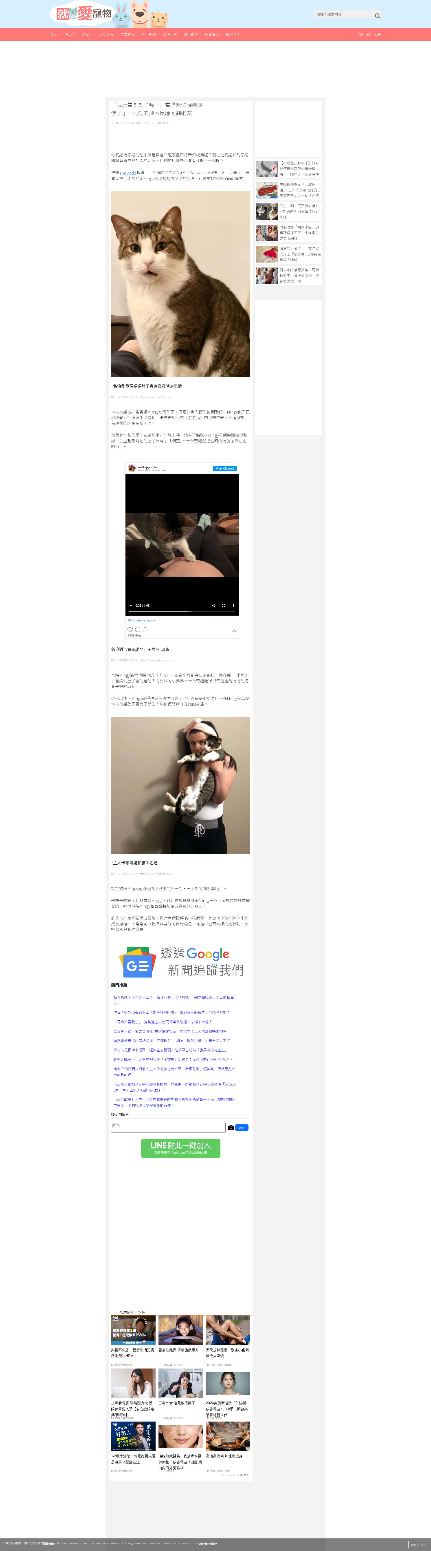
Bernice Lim (148, 123)
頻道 (360, 34)
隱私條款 (48, 1543)
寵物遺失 (233, 34)
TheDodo (127, 173)
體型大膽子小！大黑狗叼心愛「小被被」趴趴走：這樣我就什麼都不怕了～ (172, 1059)
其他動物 (191, 34)
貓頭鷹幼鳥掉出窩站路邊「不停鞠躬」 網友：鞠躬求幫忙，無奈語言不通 (171, 1040)
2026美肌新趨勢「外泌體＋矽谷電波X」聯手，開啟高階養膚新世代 (228, 1409)
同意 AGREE (418, 1545)
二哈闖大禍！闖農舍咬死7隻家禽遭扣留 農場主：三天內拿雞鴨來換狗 (169, 1031)
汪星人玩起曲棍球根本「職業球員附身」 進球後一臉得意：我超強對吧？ (171, 1012)
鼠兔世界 (106, 34)
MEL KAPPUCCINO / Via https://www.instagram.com (142, 660)
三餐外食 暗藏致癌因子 (176, 1403)
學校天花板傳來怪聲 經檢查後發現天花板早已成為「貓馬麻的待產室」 (170, 1050)
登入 (369, 34)
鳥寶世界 (128, 34)
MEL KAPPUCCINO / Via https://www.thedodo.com (141, 397)
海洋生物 (170, 34)
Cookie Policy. (208, 1543)
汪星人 (69, 34)
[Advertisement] (215, 69)
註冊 (377, 34)
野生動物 (149, 34)
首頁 (54, 34)
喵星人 (87, 34)
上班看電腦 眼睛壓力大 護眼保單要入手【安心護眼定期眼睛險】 (132, 1409)
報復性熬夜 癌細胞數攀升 (178, 1350)
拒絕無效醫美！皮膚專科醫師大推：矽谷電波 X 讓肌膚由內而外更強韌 (180, 1462)
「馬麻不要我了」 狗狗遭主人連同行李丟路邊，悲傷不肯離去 (162, 1021)
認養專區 (212, 34)
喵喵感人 (167, 123)
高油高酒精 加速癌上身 (224, 1456)
